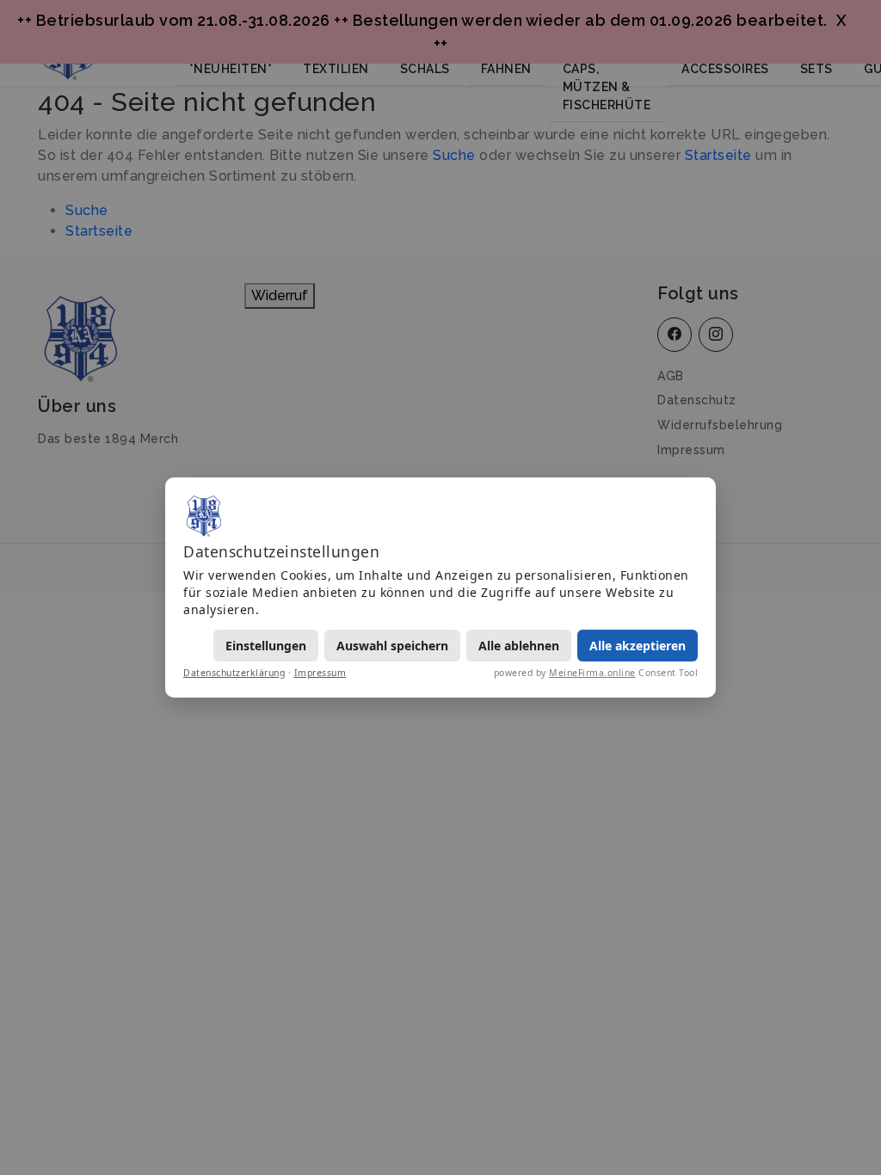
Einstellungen (265, 645)
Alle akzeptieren (637, 645)
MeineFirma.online (592, 673)
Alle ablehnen (518, 645)
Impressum (320, 673)
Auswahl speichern (392, 645)
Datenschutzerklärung (234, 673)
